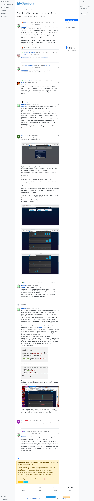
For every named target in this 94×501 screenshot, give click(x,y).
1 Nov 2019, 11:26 (33, 82)
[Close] (57, 462)
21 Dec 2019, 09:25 (36, 308)
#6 (58, 54)
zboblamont (24, 24)
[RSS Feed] (47, 16)
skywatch (23, 54)
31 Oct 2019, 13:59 (36, 67)
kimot (22, 135)
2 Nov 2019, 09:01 (36, 285)
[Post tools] (58, 48)
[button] (7, 496)
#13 (58, 420)
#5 (58, 24)
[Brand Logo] (26, 3)
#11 (58, 285)
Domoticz (19, 16)
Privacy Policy (53, 498)
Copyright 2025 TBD (32, 498)
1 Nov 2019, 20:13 (33, 135)
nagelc (25, 22)
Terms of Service (63, 498)
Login (25, 482)
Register (20, 482)
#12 (58, 308)
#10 (58, 135)
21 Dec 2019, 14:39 (37, 420)
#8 (58, 82)
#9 (58, 104)
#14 (58, 433)
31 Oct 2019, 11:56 (36, 24)
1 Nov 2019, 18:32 (36, 104)
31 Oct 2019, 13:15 (35, 54)
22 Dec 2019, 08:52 (36, 433)
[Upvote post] (52, 48)
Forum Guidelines (43, 498)
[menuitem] (86, 2)
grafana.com (44, 57)
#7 (58, 67)
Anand (22, 420)
